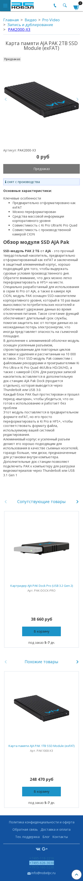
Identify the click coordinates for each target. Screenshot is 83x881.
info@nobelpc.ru (43, 873)
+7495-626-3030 (41, 863)
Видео (31, 19)
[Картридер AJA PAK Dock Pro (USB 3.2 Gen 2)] (41, 548)
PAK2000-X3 (19, 29)
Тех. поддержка (27, 837)
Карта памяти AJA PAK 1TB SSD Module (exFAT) (41, 746)
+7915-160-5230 (41, 867)
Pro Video (51, 19)
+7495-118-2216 (41, 858)
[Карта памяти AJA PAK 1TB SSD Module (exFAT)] (41, 708)
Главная (11, 19)
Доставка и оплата (56, 829)
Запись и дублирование (30, 24)
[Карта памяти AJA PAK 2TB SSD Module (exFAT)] (41, 99)
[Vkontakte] (38, 848)
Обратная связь (25, 829)
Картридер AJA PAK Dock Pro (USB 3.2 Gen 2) (41, 586)
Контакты (60, 837)
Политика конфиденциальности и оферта (41, 822)
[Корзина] (76, 6)
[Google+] (44, 848)
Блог (46, 837)
